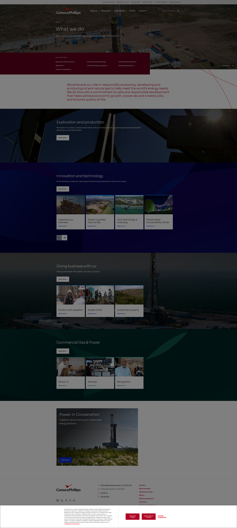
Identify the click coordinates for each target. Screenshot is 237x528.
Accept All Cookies (132, 516)
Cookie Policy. (68, 523)
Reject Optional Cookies (149, 516)
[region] (118, 516)
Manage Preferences (162, 516)
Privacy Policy (76, 523)
